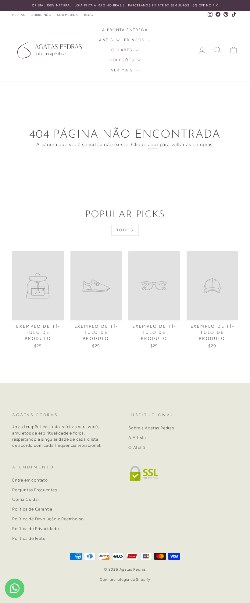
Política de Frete (28, 538)
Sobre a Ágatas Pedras (151, 427)
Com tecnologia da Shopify (125, 579)
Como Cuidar (25, 499)
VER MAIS (123, 70)
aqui (153, 144)
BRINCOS (135, 40)
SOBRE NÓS (41, 15)
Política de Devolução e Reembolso (48, 518)
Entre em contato (30, 480)
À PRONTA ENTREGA (125, 30)
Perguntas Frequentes (34, 489)
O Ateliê (136, 447)
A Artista (137, 437)
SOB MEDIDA (67, 15)
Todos (125, 230)
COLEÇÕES (122, 60)
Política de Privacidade (35, 528)
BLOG (88, 15)
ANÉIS (107, 40)
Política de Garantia (32, 509)
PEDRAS (18, 15)
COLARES (122, 50)
